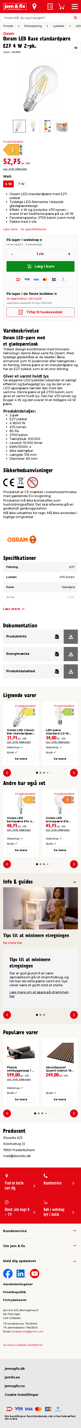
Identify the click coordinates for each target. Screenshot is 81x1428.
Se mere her (12, 943)
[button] (37, 773)
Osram (8, 33)
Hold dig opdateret (19, 1261)
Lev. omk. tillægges (15, 169)
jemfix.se (12, 1377)
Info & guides (18, 882)
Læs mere (10, 229)
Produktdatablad (13, 141)
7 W (21, 184)
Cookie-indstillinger (22, 1395)
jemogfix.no (15, 1386)
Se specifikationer (33, 229)
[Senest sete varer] (76, 48)
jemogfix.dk (15, 1369)
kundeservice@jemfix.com (27, 1331)
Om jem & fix (14, 1246)
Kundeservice (15, 1231)
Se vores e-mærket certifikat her (23, 1344)
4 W (8, 184)
